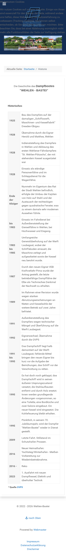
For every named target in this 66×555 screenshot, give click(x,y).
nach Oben (34, 517)
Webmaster (39, 529)
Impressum (33, 541)
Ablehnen (25, 40)
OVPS (20, 487)
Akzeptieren (8, 40)
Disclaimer (33, 549)
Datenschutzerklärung (33, 545)
